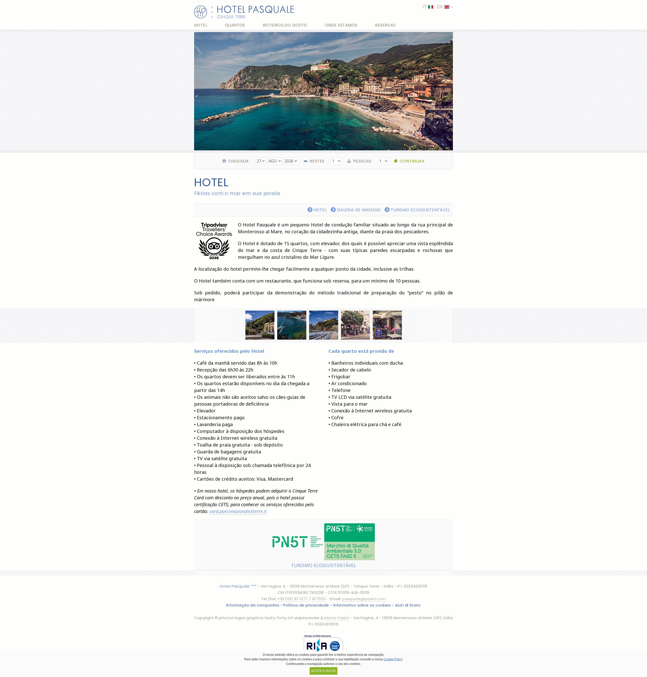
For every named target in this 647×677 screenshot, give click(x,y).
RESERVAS (385, 25)
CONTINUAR (412, 161)
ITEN (433, 6)
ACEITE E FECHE (323, 671)
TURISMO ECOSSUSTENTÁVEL (419, 210)
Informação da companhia (252, 605)
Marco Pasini (337, 617)
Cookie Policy (393, 659)
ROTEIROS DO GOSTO (285, 25)
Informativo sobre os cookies (362, 605)
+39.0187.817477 (292, 598)
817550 (319, 598)
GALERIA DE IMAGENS (358, 210)
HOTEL (200, 25)
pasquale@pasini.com (364, 598)
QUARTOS (235, 25)
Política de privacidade (306, 605)
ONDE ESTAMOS (341, 25)
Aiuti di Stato (408, 605)
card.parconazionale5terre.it (238, 511)
